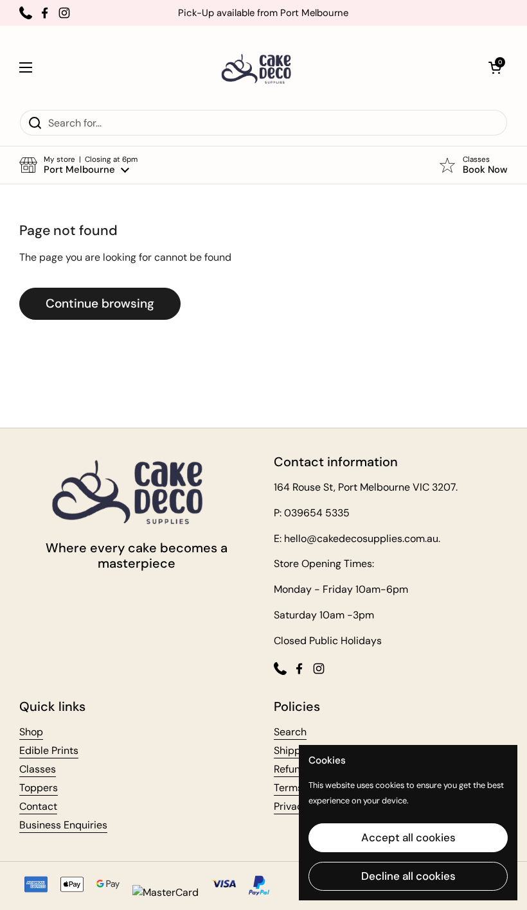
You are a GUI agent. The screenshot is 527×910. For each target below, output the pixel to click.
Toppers (38, 787)
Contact (38, 806)
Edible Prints (48, 750)
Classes (37, 769)
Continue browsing (100, 303)
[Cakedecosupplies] (260, 67)
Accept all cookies (408, 837)
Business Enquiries (63, 825)
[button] (495, 67)
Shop (31, 732)
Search (290, 732)
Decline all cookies (408, 876)
